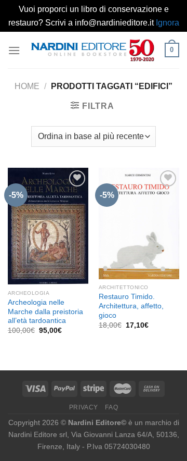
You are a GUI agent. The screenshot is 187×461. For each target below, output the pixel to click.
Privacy (83, 407)
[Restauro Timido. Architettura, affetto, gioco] (139, 223)
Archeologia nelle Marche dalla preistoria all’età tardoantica (45, 311)
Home (27, 86)
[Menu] (14, 50)
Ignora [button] (167, 22)
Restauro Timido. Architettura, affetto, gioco (131, 306)
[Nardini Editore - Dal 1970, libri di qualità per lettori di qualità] (92, 50)
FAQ (111, 407)
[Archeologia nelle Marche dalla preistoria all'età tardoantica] (48, 226)
